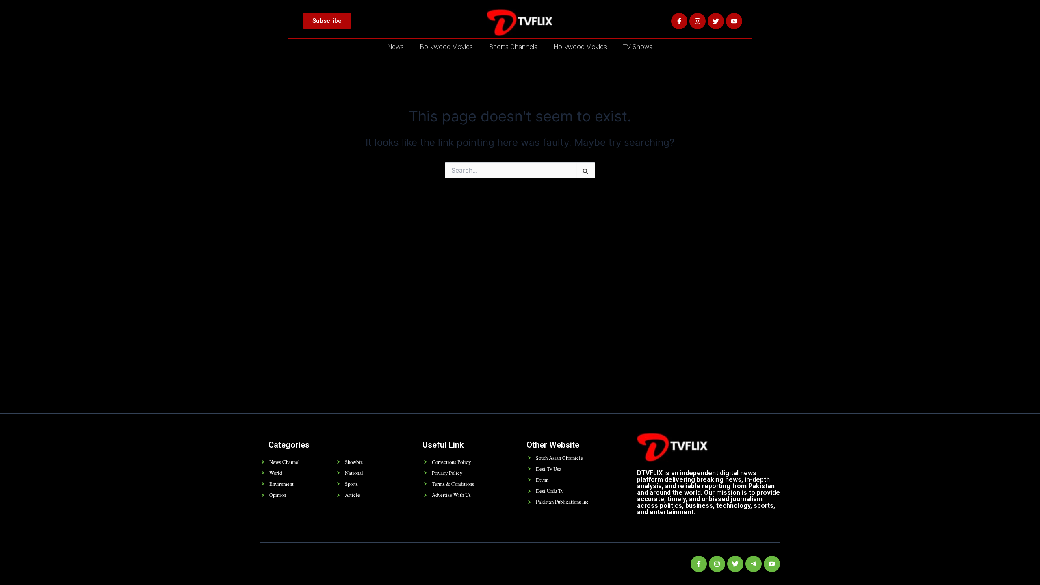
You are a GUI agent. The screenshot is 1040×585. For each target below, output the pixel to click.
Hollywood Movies (580, 47)
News (396, 47)
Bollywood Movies (446, 47)
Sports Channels (513, 47)
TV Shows (637, 47)
